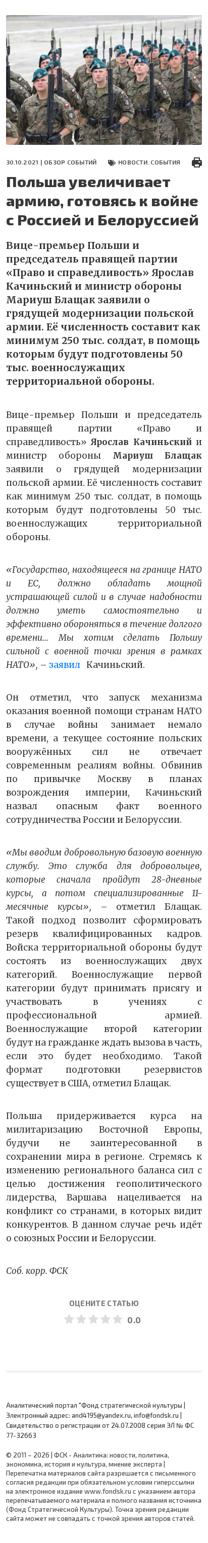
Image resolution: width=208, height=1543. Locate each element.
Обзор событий (70, 161)
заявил (64, 664)
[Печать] (197, 161)
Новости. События (149, 161)
